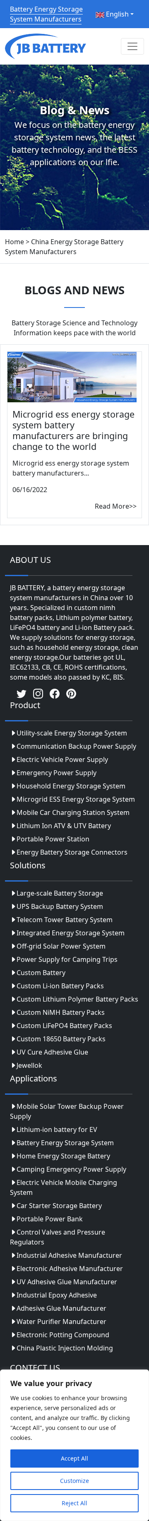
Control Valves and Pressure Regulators (57, 1237)
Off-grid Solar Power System (61, 946)
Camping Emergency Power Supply (71, 1169)
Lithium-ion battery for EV (57, 1129)
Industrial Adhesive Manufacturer (69, 1255)
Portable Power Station (53, 838)
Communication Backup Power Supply (76, 746)
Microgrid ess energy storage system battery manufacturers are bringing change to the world (73, 430)
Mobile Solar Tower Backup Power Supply (67, 1111)
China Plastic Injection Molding (65, 1348)
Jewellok (29, 1065)
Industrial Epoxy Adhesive (57, 1295)
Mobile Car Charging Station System (73, 812)
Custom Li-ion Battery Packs (60, 985)
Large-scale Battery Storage (60, 893)
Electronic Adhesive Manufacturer (70, 1268)
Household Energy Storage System (71, 786)
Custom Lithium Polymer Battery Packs (77, 999)
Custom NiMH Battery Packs (61, 1012)
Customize (74, 1481)
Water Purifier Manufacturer (61, 1321)
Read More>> (116, 506)
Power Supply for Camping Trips (67, 959)
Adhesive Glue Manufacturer (61, 1308)
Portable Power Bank (50, 1218)
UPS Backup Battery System (60, 906)
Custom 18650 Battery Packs (61, 1038)
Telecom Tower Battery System (65, 919)
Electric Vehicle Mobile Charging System (63, 1187)
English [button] (116, 14)
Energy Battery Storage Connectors (72, 852)
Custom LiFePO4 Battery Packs (64, 1025)
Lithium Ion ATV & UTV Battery (64, 825)
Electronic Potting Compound (63, 1334)
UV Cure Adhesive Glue (52, 1052)
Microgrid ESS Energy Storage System (76, 799)
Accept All (74, 1458)
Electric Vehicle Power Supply (62, 759)
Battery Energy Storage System (65, 1142)
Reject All (74, 1503)
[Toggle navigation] (132, 46)
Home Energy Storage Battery (63, 1156)
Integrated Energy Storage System (71, 932)
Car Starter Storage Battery (59, 1205)
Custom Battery (41, 972)
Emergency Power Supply (56, 772)
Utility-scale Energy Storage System (72, 733)
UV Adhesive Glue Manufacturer (67, 1281)
